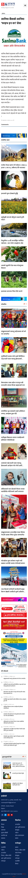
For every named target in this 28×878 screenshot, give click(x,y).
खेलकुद (17, 830)
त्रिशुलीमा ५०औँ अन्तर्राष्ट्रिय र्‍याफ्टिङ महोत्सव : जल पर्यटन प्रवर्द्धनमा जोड (12, 242)
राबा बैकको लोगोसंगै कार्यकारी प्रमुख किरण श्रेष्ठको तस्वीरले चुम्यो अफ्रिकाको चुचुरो (13, 592)
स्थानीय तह (4, 836)
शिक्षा (2, 827)
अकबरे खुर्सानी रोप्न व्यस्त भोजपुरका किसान (12, 267)
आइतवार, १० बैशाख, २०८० (10, 690)
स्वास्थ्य (3, 838)
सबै (24, 304)
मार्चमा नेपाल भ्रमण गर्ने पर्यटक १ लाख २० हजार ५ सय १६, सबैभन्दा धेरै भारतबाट (14, 166)
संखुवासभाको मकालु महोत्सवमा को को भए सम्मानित (13, 333)
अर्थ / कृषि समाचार (20, 827)
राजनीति (3, 847)
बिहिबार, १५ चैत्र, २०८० (9, 682)
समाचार (3, 830)
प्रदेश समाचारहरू (19, 836)
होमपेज (3, 14)
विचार (2, 825)
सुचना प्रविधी (4, 833)
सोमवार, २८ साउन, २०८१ (9, 734)
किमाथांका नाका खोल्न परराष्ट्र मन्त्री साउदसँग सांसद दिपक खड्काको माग (13, 384)
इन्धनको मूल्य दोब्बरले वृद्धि (9, 193)
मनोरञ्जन (3, 861)
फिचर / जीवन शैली (6, 856)
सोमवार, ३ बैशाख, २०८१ (9, 712)
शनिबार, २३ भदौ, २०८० (9, 697)
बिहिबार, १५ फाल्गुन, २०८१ (10, 677)
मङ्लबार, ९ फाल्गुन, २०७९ (10, 727)
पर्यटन (16, 833)
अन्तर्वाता (17, 825)
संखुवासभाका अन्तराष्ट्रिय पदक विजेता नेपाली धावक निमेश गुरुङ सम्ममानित (13, 534)
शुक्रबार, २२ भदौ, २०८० (9, 742)
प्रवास (16, 838)
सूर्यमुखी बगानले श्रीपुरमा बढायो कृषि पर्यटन (12, 219)
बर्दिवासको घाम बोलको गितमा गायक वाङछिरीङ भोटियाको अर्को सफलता (13, 490)
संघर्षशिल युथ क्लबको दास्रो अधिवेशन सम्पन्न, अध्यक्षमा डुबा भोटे (13, 412)
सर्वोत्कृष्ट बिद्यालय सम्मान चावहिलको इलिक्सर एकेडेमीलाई (12, 439)
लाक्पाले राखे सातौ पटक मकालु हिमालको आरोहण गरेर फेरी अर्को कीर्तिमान (11, 466)
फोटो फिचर (18, 853)
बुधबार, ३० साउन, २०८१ (9, 705)
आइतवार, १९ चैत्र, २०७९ (9, 719)
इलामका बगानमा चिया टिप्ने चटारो (11, 291)
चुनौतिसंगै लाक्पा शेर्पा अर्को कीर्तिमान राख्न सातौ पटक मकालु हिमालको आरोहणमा (13, 359)
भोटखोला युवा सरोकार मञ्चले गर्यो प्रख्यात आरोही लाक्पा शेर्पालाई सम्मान (13, 562)
